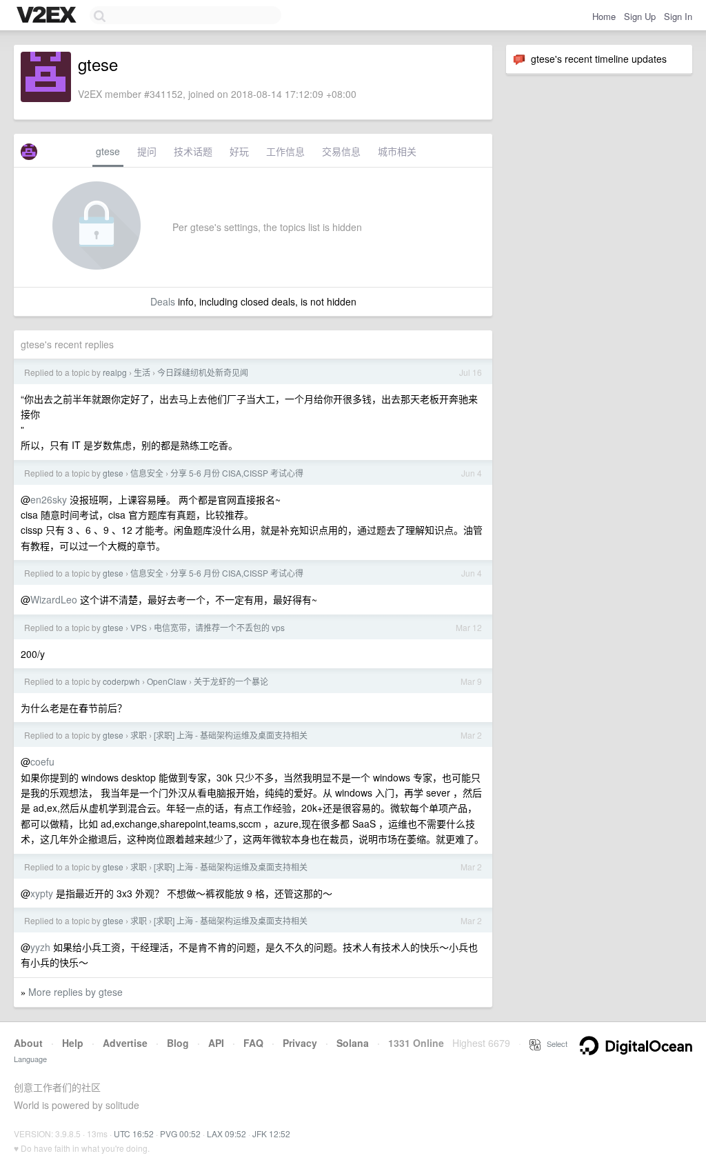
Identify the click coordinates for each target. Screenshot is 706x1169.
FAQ (253, 1043)
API (216, 1043)
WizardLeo (53, 599)
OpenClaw (167, 681)
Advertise (125, 1043)
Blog (178, 1043)
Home (604, 16)
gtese (108, 151)
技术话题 (193, 151)
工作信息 (285, 151)
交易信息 (341, 151)
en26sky (48, 499)
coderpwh (121, 681)
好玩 (239, 151)
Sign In (678, 16)
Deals (162, 301)
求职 (138, 735)
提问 (147, 151)
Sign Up (640, 16)
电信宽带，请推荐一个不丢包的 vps (219, 627)
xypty (41, 893)
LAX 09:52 (226, 1133)
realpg (115, 372)
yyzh (40, 947)
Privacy (300, 1043)
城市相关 (397, 151)
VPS (138, 627)
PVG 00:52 (180, 1133)
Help (72, 1043)
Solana (352, 1043)
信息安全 (146, 473)
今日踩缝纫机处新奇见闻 (202, 372)
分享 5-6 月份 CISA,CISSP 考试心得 (236, 473)
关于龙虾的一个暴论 (231, 681)
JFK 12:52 (271, 1133)
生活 (142, 372)
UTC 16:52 (134, 1133)
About (28, 1043)
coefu (42, 761)
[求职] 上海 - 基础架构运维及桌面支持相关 (230, 735)
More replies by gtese (75, 992)
